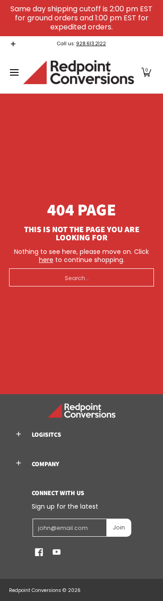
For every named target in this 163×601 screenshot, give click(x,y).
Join (119, 527)
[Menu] (14, 72)
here (46, 259)
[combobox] (81, 277)
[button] (146, 72)
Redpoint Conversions (35, 590)
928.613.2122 (91, 43)
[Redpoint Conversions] (78, 72)
